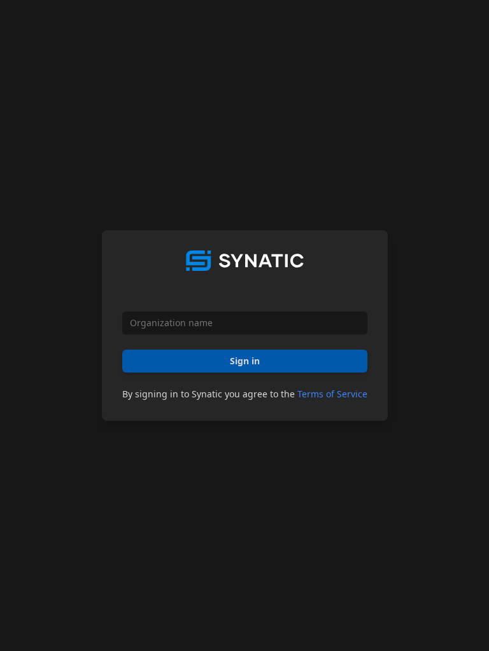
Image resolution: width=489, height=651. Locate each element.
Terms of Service (332, 394)
